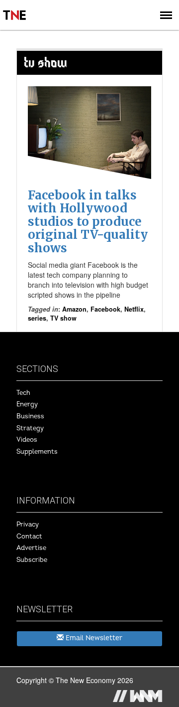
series (37, 318)
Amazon (74, 309)
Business (30, 416)
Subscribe (31, 560)
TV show (63, 318)
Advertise (31, 548)
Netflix (134, 309)
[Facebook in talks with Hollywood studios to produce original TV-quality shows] (89, 132)
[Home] (15, 8)
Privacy (27, 525)
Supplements (37, 452)
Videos (26, 440)
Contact (29, 536)
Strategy (30, 428)
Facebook (105, 309)
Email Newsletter (93, 638)
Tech (23, 393)
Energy (27, 404)
